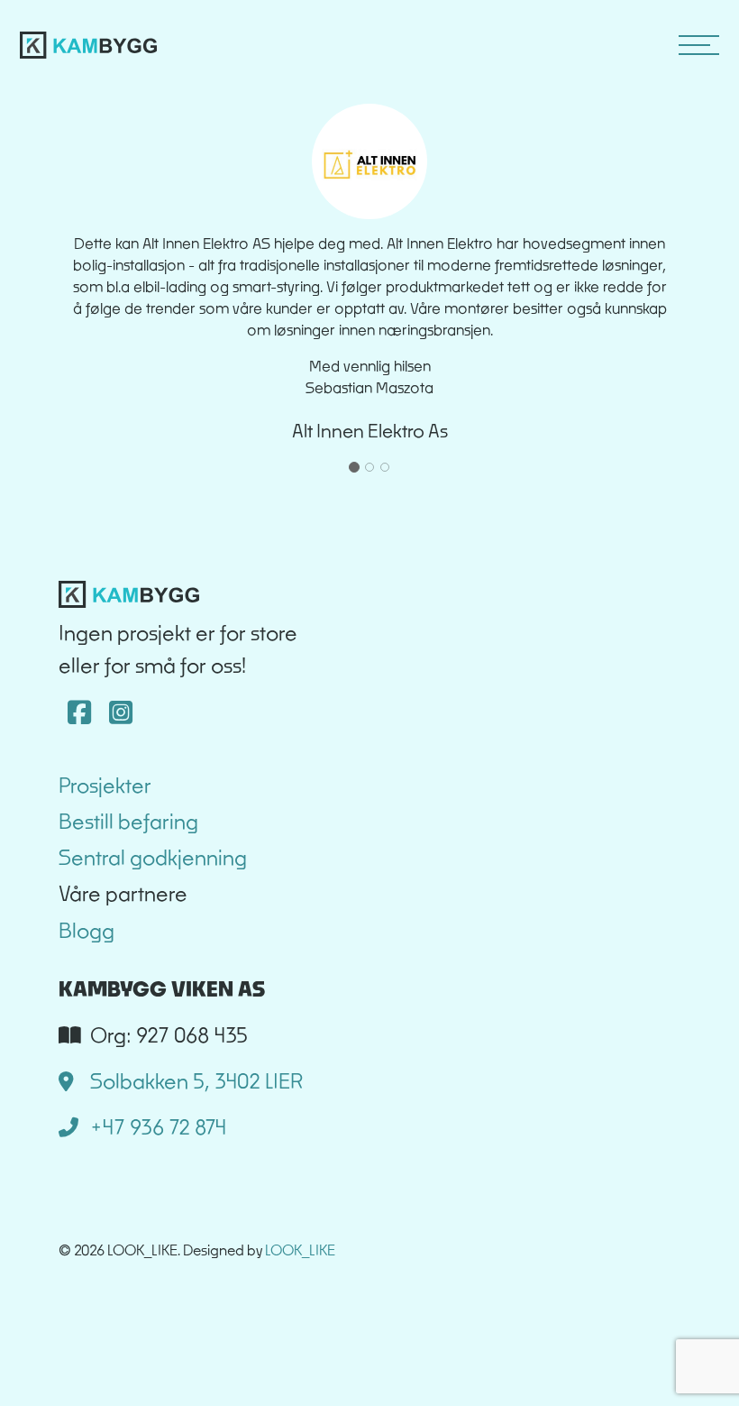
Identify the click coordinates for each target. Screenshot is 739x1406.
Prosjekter (105, 785)
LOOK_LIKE (300, 1249)
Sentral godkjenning (153, 857)
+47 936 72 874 (156, 1127)
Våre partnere (123, 893)
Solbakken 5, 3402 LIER (194, 1081)
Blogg (86, 930)
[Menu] (703, 45)
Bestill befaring (128, 821)
